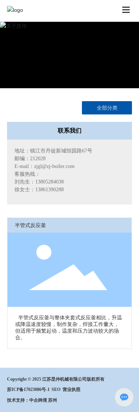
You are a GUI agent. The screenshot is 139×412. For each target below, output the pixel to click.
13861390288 (49, 189)
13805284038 (49, 182)
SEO (56, 389)
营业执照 (71, 389)
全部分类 (107, 108)
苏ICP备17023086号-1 (28, 389)
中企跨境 (38, 400)
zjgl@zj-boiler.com (54, 166)
